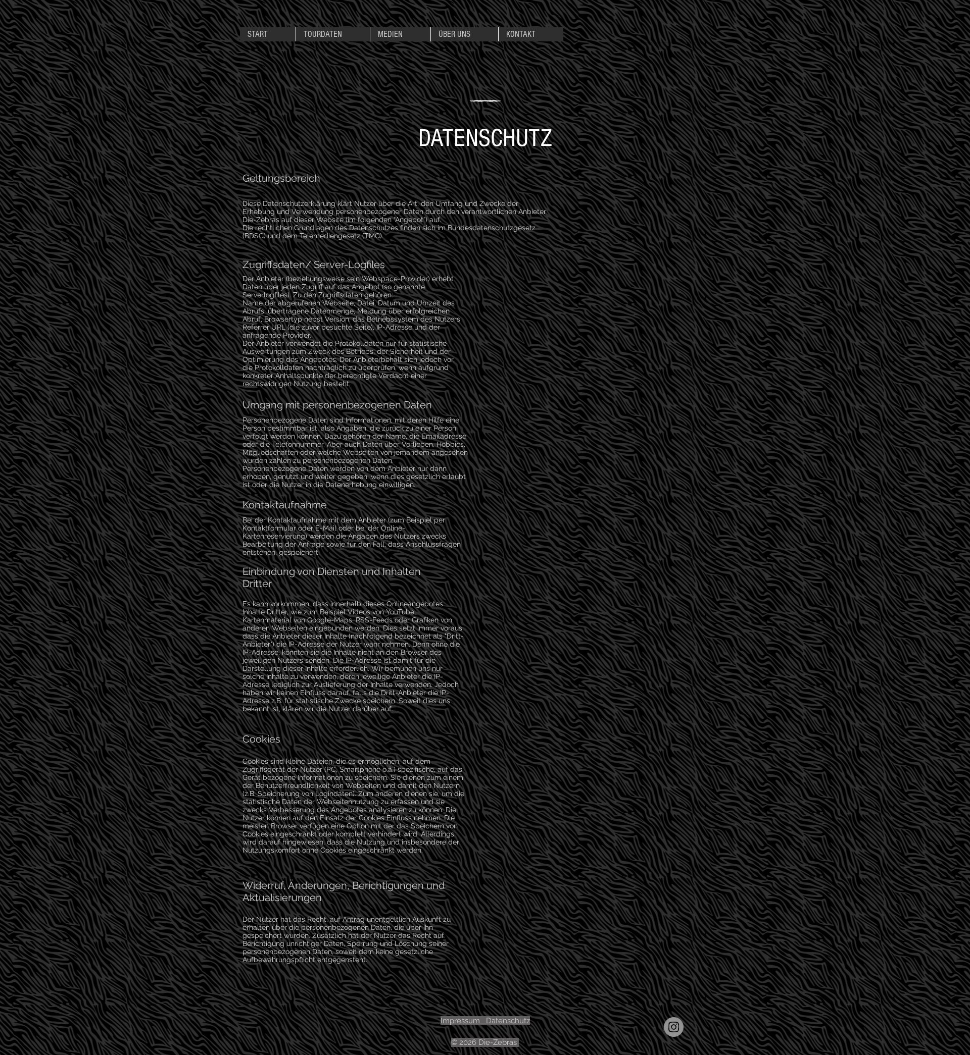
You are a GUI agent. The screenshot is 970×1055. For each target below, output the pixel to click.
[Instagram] (674, 1027)
